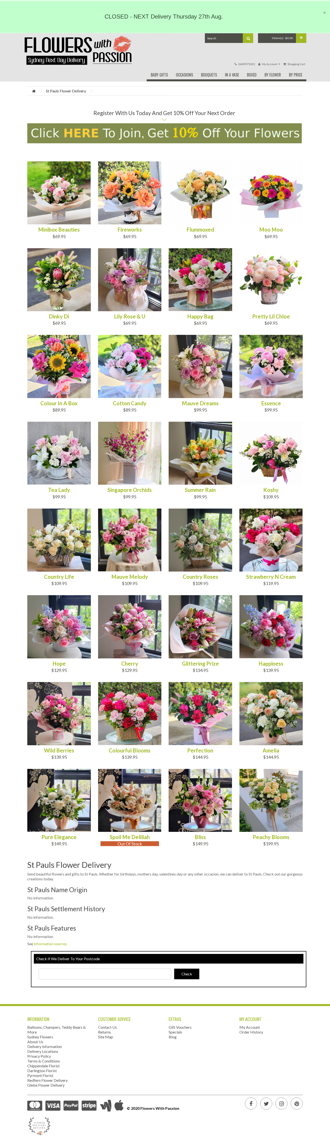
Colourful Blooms (130, 750)
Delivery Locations (42, 1051)
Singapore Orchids (130, 490)
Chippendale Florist (43, 1065)
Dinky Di (59, 316)
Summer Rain (200, 490)
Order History (251, 1032)
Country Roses (200, 577)
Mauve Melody (129, 577)
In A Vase (232, 75)
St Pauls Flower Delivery (66, 91)
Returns (104, 1032)
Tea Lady (59, 490)
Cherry (129, 664)
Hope (59, 664)
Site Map (105, 1037)
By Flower (273, 75)
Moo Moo (271, 230)
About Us (35, 1041)
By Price (295, 75)
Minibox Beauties (59, 230)
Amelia (271, 750)
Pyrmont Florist (40, 1075)
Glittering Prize (200, 664)
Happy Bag (200, 316)
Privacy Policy (39, 1056)
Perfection (200, 750)
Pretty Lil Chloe (271, 316)
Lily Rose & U (129, 316)
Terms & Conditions (43, 1061)
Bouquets (209, 75)
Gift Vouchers (180, 1027)
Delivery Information (44, 1046)
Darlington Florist (42, 1070)
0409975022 (246, 64)
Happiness (270, 664)
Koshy (271, 490)
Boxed (252, 75)
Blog (173, 1037)
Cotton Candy (129, 403)
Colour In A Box (59, 403)
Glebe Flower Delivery (46, 1085)
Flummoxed (200, 230)
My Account (249, 1027)
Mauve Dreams (200, 403)
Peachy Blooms (271, 837)
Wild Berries (59, 750)
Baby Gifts (159, 75)
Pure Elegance (59, 837)
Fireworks (129, 230)
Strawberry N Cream (271, 577)
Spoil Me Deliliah (130, 837)
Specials (175, 1032)
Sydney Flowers (40, 1037)
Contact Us (107, 1027)
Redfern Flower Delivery (47, 1080)
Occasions (184, 75)
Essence (271, 403)
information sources (50, 943)
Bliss (200, 837)
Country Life (59, 577)
